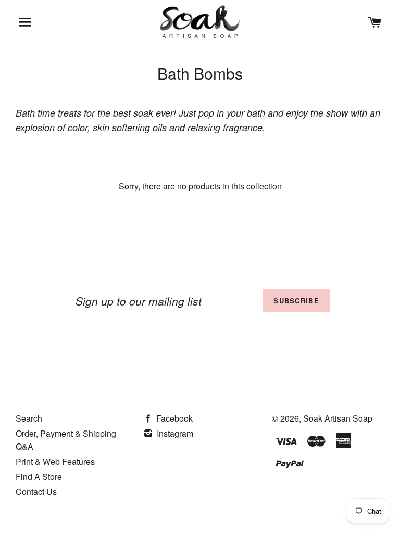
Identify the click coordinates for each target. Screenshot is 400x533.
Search (29, 418)
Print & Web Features (55, 461)
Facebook (173, 418)
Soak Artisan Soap (337, 418)
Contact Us (36, 492)
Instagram (174, 433)
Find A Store (39, 477)
